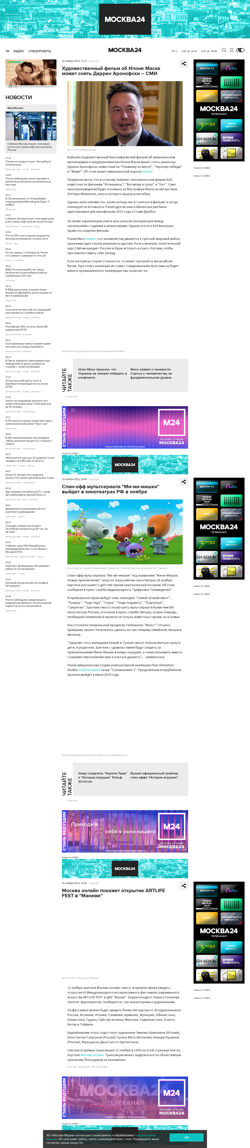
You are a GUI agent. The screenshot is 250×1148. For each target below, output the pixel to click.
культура (72, 396)
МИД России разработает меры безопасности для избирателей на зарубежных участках (26, 273)
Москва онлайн (92, 1055)
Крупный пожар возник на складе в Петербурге (26, 584)
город (36, 226)
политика (19, 260)
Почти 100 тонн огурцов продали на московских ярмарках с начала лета (27, 237)
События (93, 883)
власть (9, 260)
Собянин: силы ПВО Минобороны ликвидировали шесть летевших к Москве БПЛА (26, 549)
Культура (94, 61)
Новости (18, 97)
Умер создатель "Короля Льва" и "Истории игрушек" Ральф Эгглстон (102, 777)
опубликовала (89, 670)
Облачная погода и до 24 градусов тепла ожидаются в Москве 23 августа (29, 459)
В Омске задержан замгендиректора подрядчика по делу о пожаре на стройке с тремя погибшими (27, 364)
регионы (35, 169)
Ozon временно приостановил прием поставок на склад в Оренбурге (28, 345)
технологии (26, 226)
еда (16, 243)
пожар (26, 169)
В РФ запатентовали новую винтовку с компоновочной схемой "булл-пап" (29, 422)
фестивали (84, 1067)
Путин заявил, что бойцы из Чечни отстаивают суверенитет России (26, 254)
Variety (147, 171)
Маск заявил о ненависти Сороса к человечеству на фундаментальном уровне (151, 373)
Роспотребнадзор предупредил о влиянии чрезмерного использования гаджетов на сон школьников (28, 603)
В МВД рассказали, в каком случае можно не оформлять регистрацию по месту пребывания (28, 293)
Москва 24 (125, 50)
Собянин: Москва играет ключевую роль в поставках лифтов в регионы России (29, 147)
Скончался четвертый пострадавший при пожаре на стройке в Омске (28, 311)
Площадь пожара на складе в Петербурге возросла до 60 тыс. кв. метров (26, 529)
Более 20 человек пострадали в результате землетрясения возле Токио (29, 476)
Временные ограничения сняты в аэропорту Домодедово (25, 510)
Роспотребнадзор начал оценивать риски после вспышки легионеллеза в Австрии (28, 182)
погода (22, 465)
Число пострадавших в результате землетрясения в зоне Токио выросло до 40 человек (28, 404)
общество (10, 189)
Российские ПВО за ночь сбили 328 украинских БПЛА (26, 328)
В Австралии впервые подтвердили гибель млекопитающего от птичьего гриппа (28, 441)
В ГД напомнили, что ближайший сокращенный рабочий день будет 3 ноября (27, 202)
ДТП (25, 499)
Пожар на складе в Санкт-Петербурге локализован (28, 163)
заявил (90, 238)
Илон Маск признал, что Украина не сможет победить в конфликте (102, 373)
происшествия (13, 169)
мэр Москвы (11, 226)
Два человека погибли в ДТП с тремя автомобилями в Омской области (27, 493)
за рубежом (29, 411)
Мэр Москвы (15, 108)
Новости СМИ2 (70, 453)
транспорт (11, 516)
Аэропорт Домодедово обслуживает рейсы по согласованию (27, 567)
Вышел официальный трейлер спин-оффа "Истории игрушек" (154, 775)
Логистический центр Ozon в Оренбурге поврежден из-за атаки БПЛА (26, 384)
